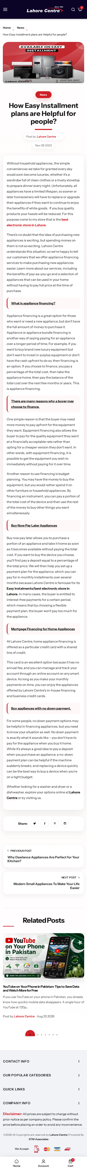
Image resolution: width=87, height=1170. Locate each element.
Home (7, 27)
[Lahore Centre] (45, 9)
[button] (57, 1035)
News (20, 27)
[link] (35, 823)
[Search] (73, 9)
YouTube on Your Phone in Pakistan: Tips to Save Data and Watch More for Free (41, 988)
